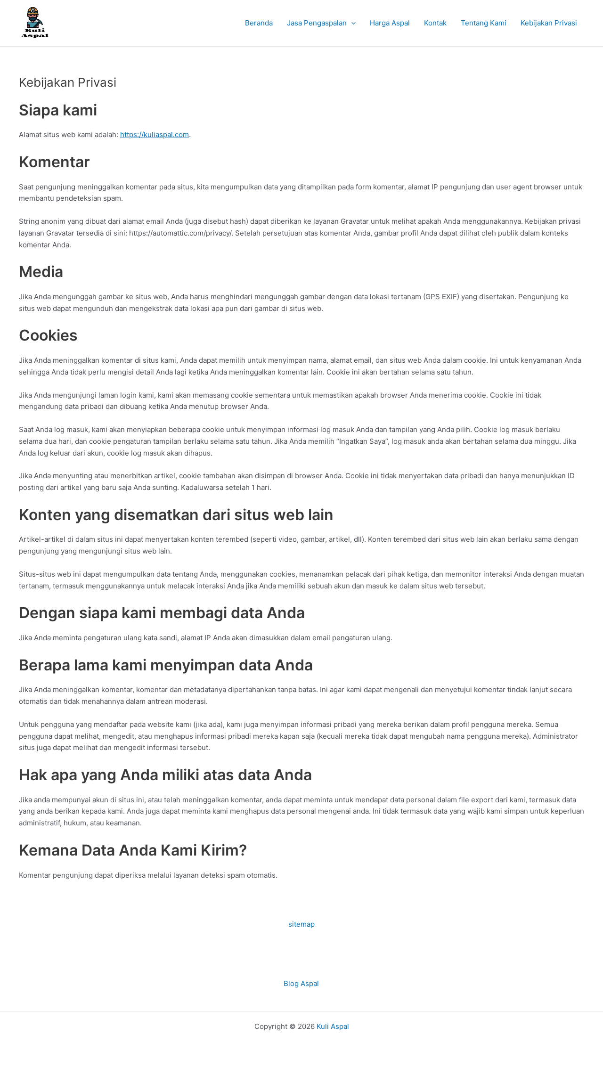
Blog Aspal (301, 983)
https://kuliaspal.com (154, 134)
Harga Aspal (390, 22)
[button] (351, 23)
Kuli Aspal (333, 1026)
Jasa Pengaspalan (317, 22)
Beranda (259, 22)
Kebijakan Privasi (549, 22)
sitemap (301, 924)
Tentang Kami (483, 22)
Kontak (435, 22)
